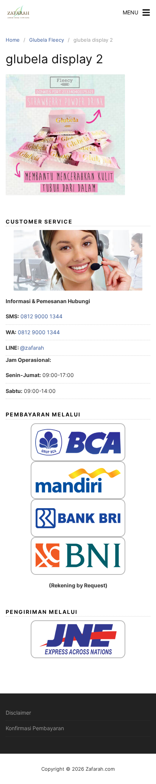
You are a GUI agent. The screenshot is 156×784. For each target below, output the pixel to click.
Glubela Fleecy (46, 40)
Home (13, 40)
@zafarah (32, 347)
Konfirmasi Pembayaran (35, 728)
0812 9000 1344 (40, 316)
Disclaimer (18, 712)
